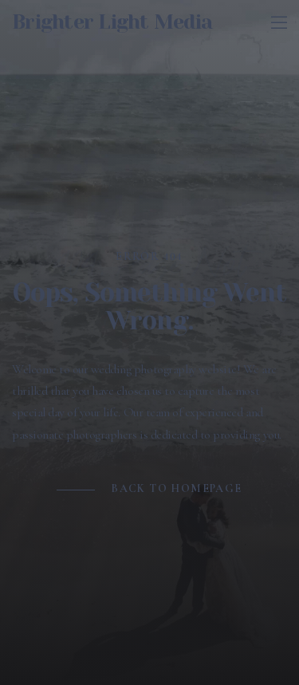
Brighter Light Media (112, 21)
